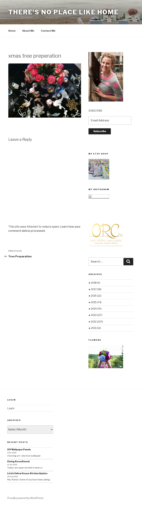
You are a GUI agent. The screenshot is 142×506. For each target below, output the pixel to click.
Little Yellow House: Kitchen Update (27, 473)
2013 (96, 315)
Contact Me (48, 30)
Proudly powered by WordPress (25, 497)
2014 (96, 308)
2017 (96, 289)
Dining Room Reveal (18, 461)
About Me (28, 30)
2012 (97, 321)
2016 (96, 295)
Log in (10, 408)
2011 (96, 327)
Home (12, 30)
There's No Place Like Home (63, 12)
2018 (95, 282)
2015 (96, 302)
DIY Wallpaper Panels (19, 449)
